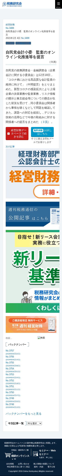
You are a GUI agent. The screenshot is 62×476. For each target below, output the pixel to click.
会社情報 (10, 464)
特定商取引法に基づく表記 (18, 467)
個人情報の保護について (43, 464)
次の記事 (10, 146)
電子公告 (51, 467)
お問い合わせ (23, 464)
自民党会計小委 (23, 43)
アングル (10, 43)
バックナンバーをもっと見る (24, 413)
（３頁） (44, 121)
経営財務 (10, 24)
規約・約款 (38, 467)
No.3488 (10, 28)
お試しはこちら (43, 132)
